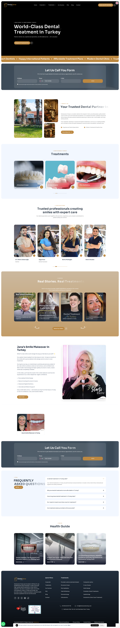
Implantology (86, 594)
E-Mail (62, 78)
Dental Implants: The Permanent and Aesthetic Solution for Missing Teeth (28, 558)
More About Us (66, 132)
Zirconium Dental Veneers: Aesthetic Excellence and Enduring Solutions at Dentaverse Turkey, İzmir (90, 557)
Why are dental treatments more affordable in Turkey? (63, 490)
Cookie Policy (87, 622)
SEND (92, 81)
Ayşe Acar (19, 259)
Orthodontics (64, 597)
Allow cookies (95, 625)
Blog (72, 5)
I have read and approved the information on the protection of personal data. (33, 84)
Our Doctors (61, 5)
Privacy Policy (76, 622)
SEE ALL (17, 487)
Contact (78, 5)
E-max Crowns (22, 185)
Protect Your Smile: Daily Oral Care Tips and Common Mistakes (60, 558)
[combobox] (41, 81)
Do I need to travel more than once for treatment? (61, 502)
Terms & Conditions (64, 622)
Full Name (19, 78)
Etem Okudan (67, 259)
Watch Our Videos (58, 328)
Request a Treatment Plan (22, 43)
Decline (102, 625)
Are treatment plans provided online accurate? (61, 508)
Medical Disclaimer (99, 622)
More (69, 625)
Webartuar (36, 622)
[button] (57, 193)
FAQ (68, 5)
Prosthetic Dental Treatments (90, 591)
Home (35, 5)
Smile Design (84, 185)
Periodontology (65, 594)
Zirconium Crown (65, 585)
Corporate (42, 5)
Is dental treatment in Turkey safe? (57, 478)
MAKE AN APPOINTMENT (105, 5)
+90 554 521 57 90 (66, 606)
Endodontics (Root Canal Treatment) (92, 597)
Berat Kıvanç (91, 259)
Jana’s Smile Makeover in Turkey (31, 433)
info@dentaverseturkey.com (84, 606)
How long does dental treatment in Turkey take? (61, 496)
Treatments (51, 5)
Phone (40, 78)
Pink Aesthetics (53, 185)
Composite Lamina (88, 582)
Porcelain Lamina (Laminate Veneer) (70, 582)
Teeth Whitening (65, 591)
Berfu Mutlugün (45, 259)
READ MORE (22, 397)
